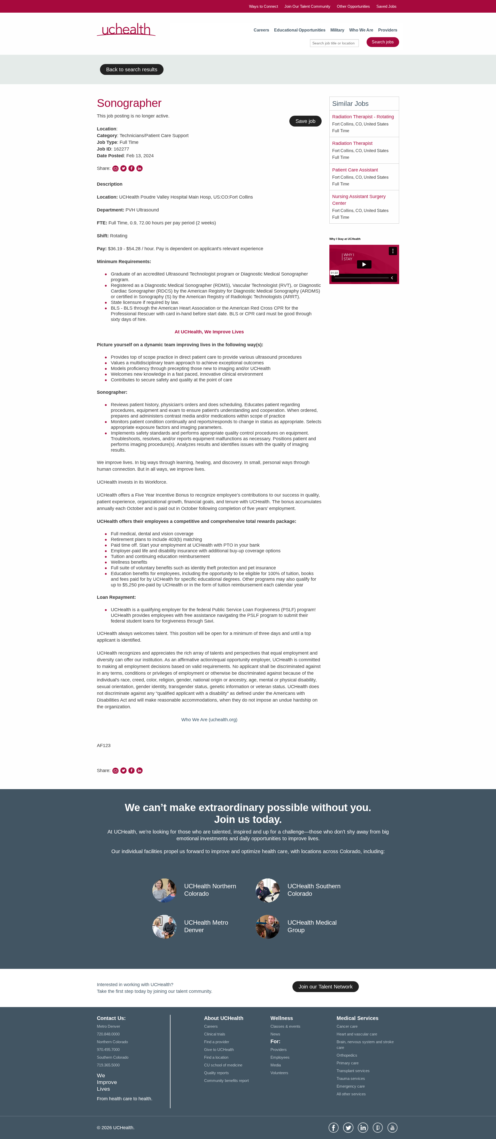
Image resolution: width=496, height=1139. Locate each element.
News (275, 1034)
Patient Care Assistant (355, 169)
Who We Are (361, 30)
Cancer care (347, 1026)
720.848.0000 (108, 1034)
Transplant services (353, 1071)
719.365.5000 (108, 1065)
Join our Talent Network (326, 986)
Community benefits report (226, 1080)
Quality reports (216, 1073)
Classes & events (285, 1026)
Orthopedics (347, 1055)
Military (337, 30)
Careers (261, 30)
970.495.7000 (108, 1049)
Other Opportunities (353, 6)
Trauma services (351, 1078)
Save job (305, 121)
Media (275, 1065)
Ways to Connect (263, 6)
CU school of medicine (223, 1065)
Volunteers (279, 1073)
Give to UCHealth (219, 1049)
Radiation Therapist (352, 143)
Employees (280, 1057)
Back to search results (131, 69)
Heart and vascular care (357, 1034)
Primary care (348, 1063)
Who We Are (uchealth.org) (209, 719)
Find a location (216, 1057)
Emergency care (351, 1086)
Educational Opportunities (300, 30)
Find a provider (216, 1042)
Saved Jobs (386, 6)
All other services (351, 1094)
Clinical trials (214, 1034)
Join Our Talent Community (307, 6)
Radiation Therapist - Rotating (363, 116)
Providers (387, 30)
